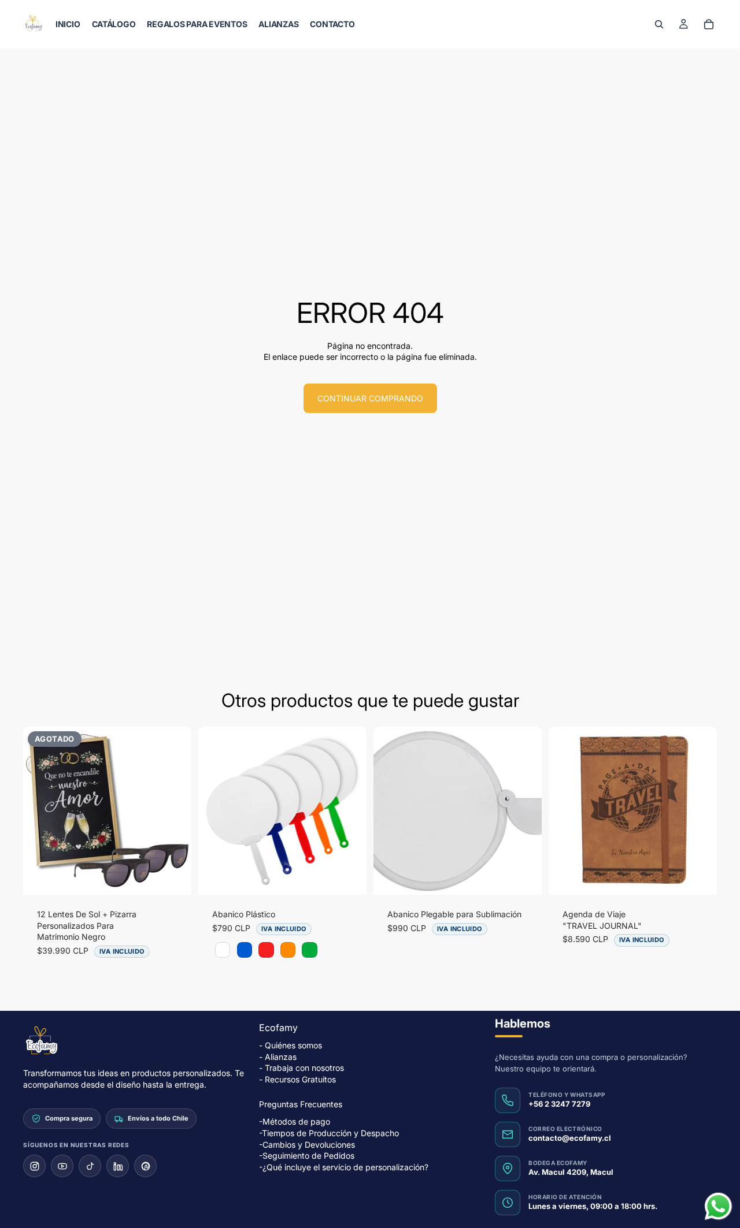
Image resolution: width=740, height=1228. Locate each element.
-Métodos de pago (294, 1121)
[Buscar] (659, 24)
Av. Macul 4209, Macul (570, 1172)
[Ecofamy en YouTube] (62, 1166)
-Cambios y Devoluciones (307, 1144)
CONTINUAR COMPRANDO (370, 398)
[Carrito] (709, 24)
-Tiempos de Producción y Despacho (329, 1133)
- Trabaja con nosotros (301, 1068)
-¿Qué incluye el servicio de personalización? (343, 1167)
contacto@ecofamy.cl (569, 1138)
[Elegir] (348, 876)
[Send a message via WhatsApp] (718, 1206)
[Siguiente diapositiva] (174, 811)
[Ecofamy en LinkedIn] (117, 1166)
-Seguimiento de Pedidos (306, 1155)
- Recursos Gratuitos (297, 1079)
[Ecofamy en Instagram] (34, 1166)
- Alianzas (278, 1057)
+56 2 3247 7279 (559, 1103)
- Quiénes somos (290, 1045)
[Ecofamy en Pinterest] (145, 1166)
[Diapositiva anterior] (40, 811)
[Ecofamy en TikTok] (90, 1166)
